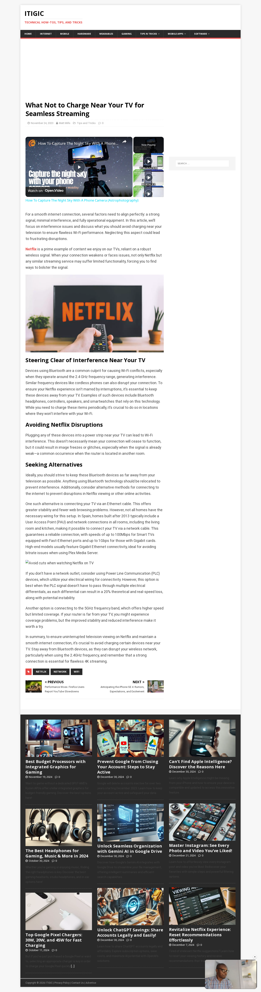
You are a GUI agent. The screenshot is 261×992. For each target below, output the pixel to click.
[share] (124, 141)
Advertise (91, 982)
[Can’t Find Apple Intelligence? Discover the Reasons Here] (202, 754)
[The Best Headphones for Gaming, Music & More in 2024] (58, 844)
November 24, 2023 (42, 123)
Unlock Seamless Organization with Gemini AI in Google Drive (129, 848)
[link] (32, 143)
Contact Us (77, 982)
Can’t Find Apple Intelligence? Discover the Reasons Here (200, 764)
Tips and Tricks (86, 123)
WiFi (76, 671)
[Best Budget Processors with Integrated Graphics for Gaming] (58, 754)
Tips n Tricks (148, 33)
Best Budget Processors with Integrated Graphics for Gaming (55, 767)
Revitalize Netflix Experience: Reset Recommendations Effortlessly (200, 935)
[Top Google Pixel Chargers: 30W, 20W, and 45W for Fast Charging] (58, 928)
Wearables (106, 33)
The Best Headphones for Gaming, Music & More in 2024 (56, 853)
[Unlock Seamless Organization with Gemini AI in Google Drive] (130, 839)
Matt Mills (64, 123)
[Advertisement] (130, 67)
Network (60, 671)
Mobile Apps (175, 33)
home (28, 33)
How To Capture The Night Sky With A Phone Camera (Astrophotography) (78, 143)
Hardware (84, 33)
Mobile (64, 33)
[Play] (149, 161)
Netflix (30, 249)
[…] (72, 966)
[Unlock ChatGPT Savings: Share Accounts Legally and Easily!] (130, 923)
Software (200, 33)
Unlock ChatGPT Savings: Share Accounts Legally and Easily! (130, 932)
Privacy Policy (62, 982)
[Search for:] (202, 163)
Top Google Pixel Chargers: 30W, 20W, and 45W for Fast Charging (53, 940)
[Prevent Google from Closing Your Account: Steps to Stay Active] (130, 754)
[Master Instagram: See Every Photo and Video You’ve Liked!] (202, 839)
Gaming (127, 33)
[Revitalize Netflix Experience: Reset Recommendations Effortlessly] (202, 922)
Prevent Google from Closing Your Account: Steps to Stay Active (127, 767)
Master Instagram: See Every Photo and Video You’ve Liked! (200, 848)
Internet (46, 33)
